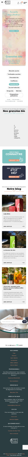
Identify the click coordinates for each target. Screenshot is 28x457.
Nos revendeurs (14, 381)
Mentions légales (14, 419)
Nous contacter (14, 433)
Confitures (14, 81)
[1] (24, 321)
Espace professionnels (14, 378)
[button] (25, 3)
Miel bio (18, 91)
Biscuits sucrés (14, 71)
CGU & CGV (14, 416)
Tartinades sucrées (14, 74)
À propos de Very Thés (14, 430)
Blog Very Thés (14, 392)
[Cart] (21, 3)
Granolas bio (14, 84)
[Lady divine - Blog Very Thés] (14, 203)
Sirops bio (10, 91)
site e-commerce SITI (11, 454)
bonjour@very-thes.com (14, 405)
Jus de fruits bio (14, 87)
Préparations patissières (14, 95)
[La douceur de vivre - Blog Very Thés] (14, 239)
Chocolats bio (14, 77)
